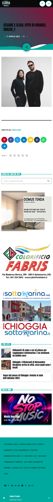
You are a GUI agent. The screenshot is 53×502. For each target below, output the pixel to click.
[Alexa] (33, 485)
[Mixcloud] (19, 485)
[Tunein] (12, 485)
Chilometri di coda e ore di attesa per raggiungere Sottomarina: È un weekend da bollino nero (31, 352)
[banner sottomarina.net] (26, 337)
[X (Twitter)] (8, 485)
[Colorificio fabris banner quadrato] (26, 281)
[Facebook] (26, 485)
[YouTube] (5, 485)
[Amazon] (29, 485)
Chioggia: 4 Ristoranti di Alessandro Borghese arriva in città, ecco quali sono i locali (32, 364)
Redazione (16, 130)
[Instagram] (22, 485)
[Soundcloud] (15, 485)
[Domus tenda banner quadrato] (26, 230)
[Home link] (6, 4)
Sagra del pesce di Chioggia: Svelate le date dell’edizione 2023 (23, 377)
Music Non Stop (12, 417)
